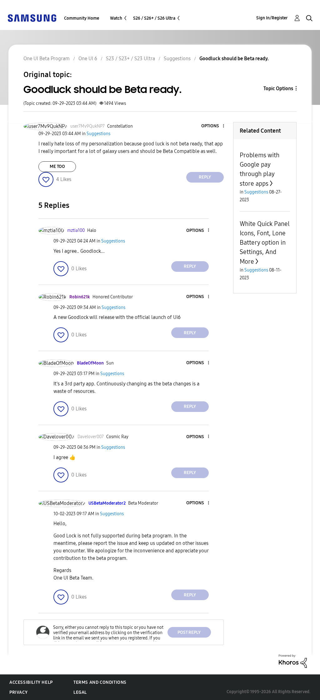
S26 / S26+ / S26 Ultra (154, 18)
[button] (213, 126)
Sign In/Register (272, 18)
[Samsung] (32, 18)
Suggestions (177, 58)
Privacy (18, 692)
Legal (80, 692)
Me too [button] (57, 166)
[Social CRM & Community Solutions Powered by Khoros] (293, 661)
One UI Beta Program (46, 58)
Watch (116, 18)
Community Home (81, 18)
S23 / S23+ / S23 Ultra (130, 58)
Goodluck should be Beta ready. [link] (234, 58)
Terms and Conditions (100, 682)
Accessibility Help (31, 682)
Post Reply (189, 632)
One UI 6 (87, 58)
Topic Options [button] (278, 88)
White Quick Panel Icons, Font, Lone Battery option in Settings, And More (265, 242)
